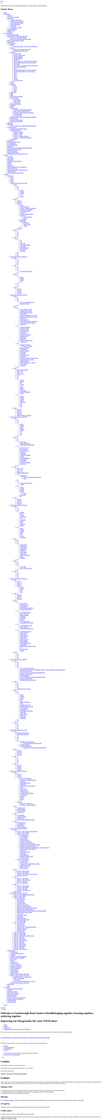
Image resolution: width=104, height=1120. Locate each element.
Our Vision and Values (13, 17)
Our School (7, 14)
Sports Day (23, 464)
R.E (21, 700)
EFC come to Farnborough (27, 668)
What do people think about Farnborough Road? (19, 148)
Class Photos (23, 552)
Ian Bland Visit (24, 336)
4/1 (18, 308)
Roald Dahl (23, 547)
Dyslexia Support (18, 80)
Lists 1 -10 (19, 471)
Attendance (10, 156)
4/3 (18, 343)
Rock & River (23, 603)
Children (6, 174)
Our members (13, 962)
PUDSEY (22, 558)
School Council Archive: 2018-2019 (19, 974)
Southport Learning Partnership (18, 956)
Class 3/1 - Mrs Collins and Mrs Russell (27, 831)
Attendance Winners (25, 455)
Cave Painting (23, 794)
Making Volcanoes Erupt (26, 856)
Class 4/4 (19, 228)
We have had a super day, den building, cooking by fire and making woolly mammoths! (42, 669)
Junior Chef (23, 789)
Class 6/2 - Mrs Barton (23, 887)
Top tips (16, 79)
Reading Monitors (18, 56)
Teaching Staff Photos (16, 20)
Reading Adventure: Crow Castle (28, 317)
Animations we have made (24, 689)
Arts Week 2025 (18, 114)
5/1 (18, 231)
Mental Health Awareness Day (28, 646)
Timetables (10, 123)
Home (5, 12)
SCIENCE (23, 215)
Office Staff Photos (15, 24)
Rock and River (24, 614)
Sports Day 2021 (24, 605)
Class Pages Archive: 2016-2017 (18, 771)
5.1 (18, 276)
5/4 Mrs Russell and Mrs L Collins (26, 819)
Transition (9, 162)
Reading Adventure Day (26, 340)
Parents (6, 155)
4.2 (18, 268)
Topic (21, 699)
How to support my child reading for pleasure (25, 61)
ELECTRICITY (27, 217)
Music (12, 95)
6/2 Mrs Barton (21, 824)
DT (21, 240)
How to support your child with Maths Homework (23, 126)
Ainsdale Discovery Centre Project (22, 977)
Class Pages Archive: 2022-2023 (18, 417)
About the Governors (12, 994)
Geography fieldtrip (25, 245)
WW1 (24, 478)
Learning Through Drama (26, 793)
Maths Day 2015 (24, 866)
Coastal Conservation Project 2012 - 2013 (24, 981)
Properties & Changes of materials (32, 477)
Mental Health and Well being (28, 680)
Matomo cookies (9, 1100)
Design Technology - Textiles (27, 362)
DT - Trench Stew (24, 621)
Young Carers (10, 140)
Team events (17, 102)
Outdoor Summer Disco (23, 733)
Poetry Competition (15, 968)
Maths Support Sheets (22, 370)
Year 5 (15, 76)
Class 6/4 (19, 293)
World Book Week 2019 (26, 711)
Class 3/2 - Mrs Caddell (23, 833)
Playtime (22, 796)
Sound (25, 218)
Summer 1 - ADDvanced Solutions (23, 137)
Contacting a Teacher (15, 27)
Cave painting (23, 837)
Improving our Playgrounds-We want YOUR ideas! (17, 1029)
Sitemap (6, 1046)
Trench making (24, 633)
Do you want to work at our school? (16, 997)
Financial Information (12, 152)
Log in (5, 1005)
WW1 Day (23, 618)
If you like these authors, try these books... (24, 71)
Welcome (9, 15)
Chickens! (22, 781)
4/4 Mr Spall (20, 812)
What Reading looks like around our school (25, 62)
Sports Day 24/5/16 (25, 852)
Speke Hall (23, 712)
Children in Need (14, 963)
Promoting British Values (13, 142)
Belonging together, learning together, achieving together (34, 847)
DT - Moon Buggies (25, 612)
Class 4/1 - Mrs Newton (23, 871)
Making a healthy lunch (26, 674)
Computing (13, 92)
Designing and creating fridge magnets (30, 844)
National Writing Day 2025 (21, 51)
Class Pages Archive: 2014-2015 (18, 893)
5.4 (18, 286)
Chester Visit (23, 549)
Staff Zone (10, 32)
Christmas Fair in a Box (26, 271)
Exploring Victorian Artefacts (27, 786)
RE (21, 434)
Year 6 (15, 77)
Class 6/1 (19, 289)
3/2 (18, 187)
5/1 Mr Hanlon (21, 815)
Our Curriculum (11, 43)
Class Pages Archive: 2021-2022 (18, 505)
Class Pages (10, 176)
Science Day (23, 342)
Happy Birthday (24, 642)
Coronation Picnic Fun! (26, 483)
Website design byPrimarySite (12, 1054)
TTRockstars (23, 349)
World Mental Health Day (26, 608)
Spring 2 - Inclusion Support (21, 136)
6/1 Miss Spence (21, 822)
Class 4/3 (19, 203)
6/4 (18, 255)
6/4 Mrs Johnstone (21, 827)
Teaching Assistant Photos (17, 21)
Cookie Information (9, 1047)
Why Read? (17, 64)
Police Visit (23, 333)
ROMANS (26, 223)
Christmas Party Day (25, 865)
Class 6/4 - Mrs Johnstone (23, 890)
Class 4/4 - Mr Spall (22, 875)
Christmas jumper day (25, 631)
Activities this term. (25, 744)
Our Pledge (17, 59)
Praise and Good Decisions (27, 302)
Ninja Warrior (23, 714)
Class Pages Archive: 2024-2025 (18, 256)
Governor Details (11, 996)
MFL (11, 93)
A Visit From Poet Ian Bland (27, 323)
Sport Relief (23, 853)
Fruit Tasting (17, 980)
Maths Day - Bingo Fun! (26, 803)
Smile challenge (24, 636)
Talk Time (13, 105)
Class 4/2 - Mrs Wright (23, 872)
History (12, 83)
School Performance (12, 151)
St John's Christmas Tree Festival (28, 315)
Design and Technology (16, 96)
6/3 (18, 253)
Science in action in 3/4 (26, 671)
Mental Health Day (25, 443)
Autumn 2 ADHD (18, 133)
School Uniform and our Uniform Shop (17, 170)
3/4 (18, 198)
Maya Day (23, 365)
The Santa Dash (24, 320)
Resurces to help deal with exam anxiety (20, 39)
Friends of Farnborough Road (14, 988)
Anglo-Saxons (27, 224)
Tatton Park (23, 567)
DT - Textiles (23, 449)
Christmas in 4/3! (24, 355)
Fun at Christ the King (26, 568)
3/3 (18, 189)
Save (15, 1118)
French (22, 393)
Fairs (21, 787)
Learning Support (11, 127)
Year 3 (15, 73)
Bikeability (23, 718)
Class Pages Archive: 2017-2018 (18, 730)
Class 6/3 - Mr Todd (22, 888)
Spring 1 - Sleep (18, 134)
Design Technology (25, 392)
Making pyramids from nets (27, 843)
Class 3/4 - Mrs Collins (23, 859)
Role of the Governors (13, 993)
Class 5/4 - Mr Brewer (22, 883)
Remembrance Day (25, 783)
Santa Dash (23, 246)
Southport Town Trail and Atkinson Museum (34, 747)
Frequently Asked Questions (14, 161)
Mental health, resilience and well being (17, 36)
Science (12, 81)
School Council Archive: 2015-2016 (19, 975)
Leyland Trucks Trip (25, 705)
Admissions (10, 146)
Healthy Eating (14, 972)
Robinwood (23, 249)
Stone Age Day (24, 790)
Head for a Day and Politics (17, 958)
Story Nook (13, 959)
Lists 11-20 (20, 470)
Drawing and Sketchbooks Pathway (23, 109)
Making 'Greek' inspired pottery (28, 846)
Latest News (13, 139)
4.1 (18, 267)
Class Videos (23, 364)
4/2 (18, 325)
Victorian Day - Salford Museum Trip (29, 863)
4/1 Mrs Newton (21, 808)
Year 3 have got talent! (22, 734)
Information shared (15, 130)
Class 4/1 (19, 201)
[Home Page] (1, 3)
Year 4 (15, 74)
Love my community (15, 965)
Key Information (8, 33)
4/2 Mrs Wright (21, 809)
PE (21, 227)
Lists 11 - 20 (20, 373)
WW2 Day (23, 243)
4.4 (18, 273)
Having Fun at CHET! (26, 311)
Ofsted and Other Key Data (14, 149)
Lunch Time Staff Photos (16, 23)
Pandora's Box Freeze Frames (27, 849)
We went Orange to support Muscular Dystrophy (32, 677)
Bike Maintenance (24, 675)
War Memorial (14, 952)
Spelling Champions (25, 462)
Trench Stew (23, 634)
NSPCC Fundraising (19, 978)
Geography (13, 84)
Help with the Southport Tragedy (15, 40)
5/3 (18, 234)
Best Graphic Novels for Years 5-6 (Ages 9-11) (26, 65)
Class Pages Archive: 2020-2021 (18, 578)
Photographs (23, 475)
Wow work (23, 442)
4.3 (18, 270)
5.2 (18, 283)
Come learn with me (25, 211)
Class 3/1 (19, 581)
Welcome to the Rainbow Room (18, 129)
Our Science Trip (24, 858)
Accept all (9, 1074)
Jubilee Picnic (23, 545)
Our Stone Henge (24, 840)
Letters (9, 164)
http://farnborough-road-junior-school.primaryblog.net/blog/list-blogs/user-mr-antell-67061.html (25, 1037)
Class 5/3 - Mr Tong (22, 881)
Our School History (12, 29)
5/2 (18, 233)
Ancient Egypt (24, 861)
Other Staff (13, 26)
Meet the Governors (12, 991)
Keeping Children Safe (13, 34)
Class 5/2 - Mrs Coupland (23, 880)
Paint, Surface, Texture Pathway (22, 111)
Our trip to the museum (26, 841)
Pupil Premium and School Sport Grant (17, 154)
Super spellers (23, 640)
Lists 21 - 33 (20, 374)
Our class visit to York (25, 609)
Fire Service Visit (24, 328)
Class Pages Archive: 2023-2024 (18, 295)
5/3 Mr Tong (20, 818)
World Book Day (24, 206)
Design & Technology (26, 778)
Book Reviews (17, 891)
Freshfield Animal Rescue (17, 953)
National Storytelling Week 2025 (22, 49)
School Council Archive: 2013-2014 (19, 983)
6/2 (18, 252)
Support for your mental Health (18, 37)
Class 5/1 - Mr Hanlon (22, 878)
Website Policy (8, 1049)
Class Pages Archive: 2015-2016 (18, 828)
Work (24, 493)
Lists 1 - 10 (20, 371)
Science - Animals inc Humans (28, 208)
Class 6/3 (19, 292)
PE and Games (14, 98)
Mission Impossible (25, 327)
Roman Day (23, 324)
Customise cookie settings (20, 1074)
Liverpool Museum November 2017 (32, 743)
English (12, 48)
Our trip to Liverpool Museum (28, 780)
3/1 (18, 186)
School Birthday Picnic (26, 309)
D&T (21, 522)
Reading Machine (24, 350)
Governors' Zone (11, 1002)
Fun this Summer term (26, 746)
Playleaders (17, 99)
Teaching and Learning (16, 121)
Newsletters (10, 165)
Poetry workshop (27, 346)
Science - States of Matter (26, 214)
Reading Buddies (18, 58)
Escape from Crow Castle (26, 359)
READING (23, 220)
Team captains (17, 101)
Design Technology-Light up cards (29, 358)
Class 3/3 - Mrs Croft (22, 834)
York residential (24, 708)
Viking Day (23, 318)
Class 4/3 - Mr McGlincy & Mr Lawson (27, 874)
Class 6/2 (19, 290)
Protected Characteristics (16, 120)
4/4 (18, 367)
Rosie (21, 556)
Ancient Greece (24, 862)
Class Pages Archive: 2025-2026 (18, 183)
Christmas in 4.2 (24, 331)
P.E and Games (24, 649)
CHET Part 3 (23, 314)
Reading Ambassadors (19, 55)
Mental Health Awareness (26, 706)
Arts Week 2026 (18, 115)
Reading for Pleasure (25, 334)
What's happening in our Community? (17, 167)
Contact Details (11, 30)
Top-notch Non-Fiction (20, 67)
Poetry (15, 68)
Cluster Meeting (14, 971)
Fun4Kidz (9, 990)
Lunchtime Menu (11, 171)
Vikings (25, 226)
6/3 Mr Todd (20, 825)
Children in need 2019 (16, 966)
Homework (10, 124)
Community (7, 987)
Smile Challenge (24, 615)
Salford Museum (24, 836)
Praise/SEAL (23, 644)
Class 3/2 (19, 583)
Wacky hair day (24, 639)
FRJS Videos (10, 984)
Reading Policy (18, 54)
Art (21, 195)
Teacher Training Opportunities (15, 999)
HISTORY (23, 221)
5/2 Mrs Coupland (21, 816)
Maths (12, 45)
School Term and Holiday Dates (15, 173)
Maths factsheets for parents (24, 415)
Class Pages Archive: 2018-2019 (18, 659)
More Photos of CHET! (26, 312)
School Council (11, 950)
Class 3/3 (19, 584)
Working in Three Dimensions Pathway (24, 112)
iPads (8, 985)
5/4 (18, 236)
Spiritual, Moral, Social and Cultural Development (23, 117)
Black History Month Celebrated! (28, 321)
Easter (21, 205)
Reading (12, 52)
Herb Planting (14, 969)
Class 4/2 (19, 202)
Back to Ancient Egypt (26, 678)
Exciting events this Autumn (27, 741)
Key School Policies (12, 145)
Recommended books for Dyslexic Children (25, 70)
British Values (14, 118)
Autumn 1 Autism (18, 131)
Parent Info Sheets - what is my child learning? (26, 46)
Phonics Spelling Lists (22, 472)
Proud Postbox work (25, 643)
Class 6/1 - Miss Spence (23, 886)
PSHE (12, 106)
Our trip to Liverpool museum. (28, 805)
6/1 (18, 239)
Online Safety (10, 42)
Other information (11, 1000)
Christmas (22, 212)
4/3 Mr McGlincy (21, 811)
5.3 (18, 284)
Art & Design (13, 108)
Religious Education (15, 104)
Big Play (12, 960)
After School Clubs (12, 168)
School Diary (10, 159)
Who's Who (10, 18)
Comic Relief (23, 606)
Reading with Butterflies (26, 209)
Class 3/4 (19, 586)
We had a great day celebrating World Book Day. (32, 672)
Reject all (3, 1074)
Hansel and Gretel (24, 303)
